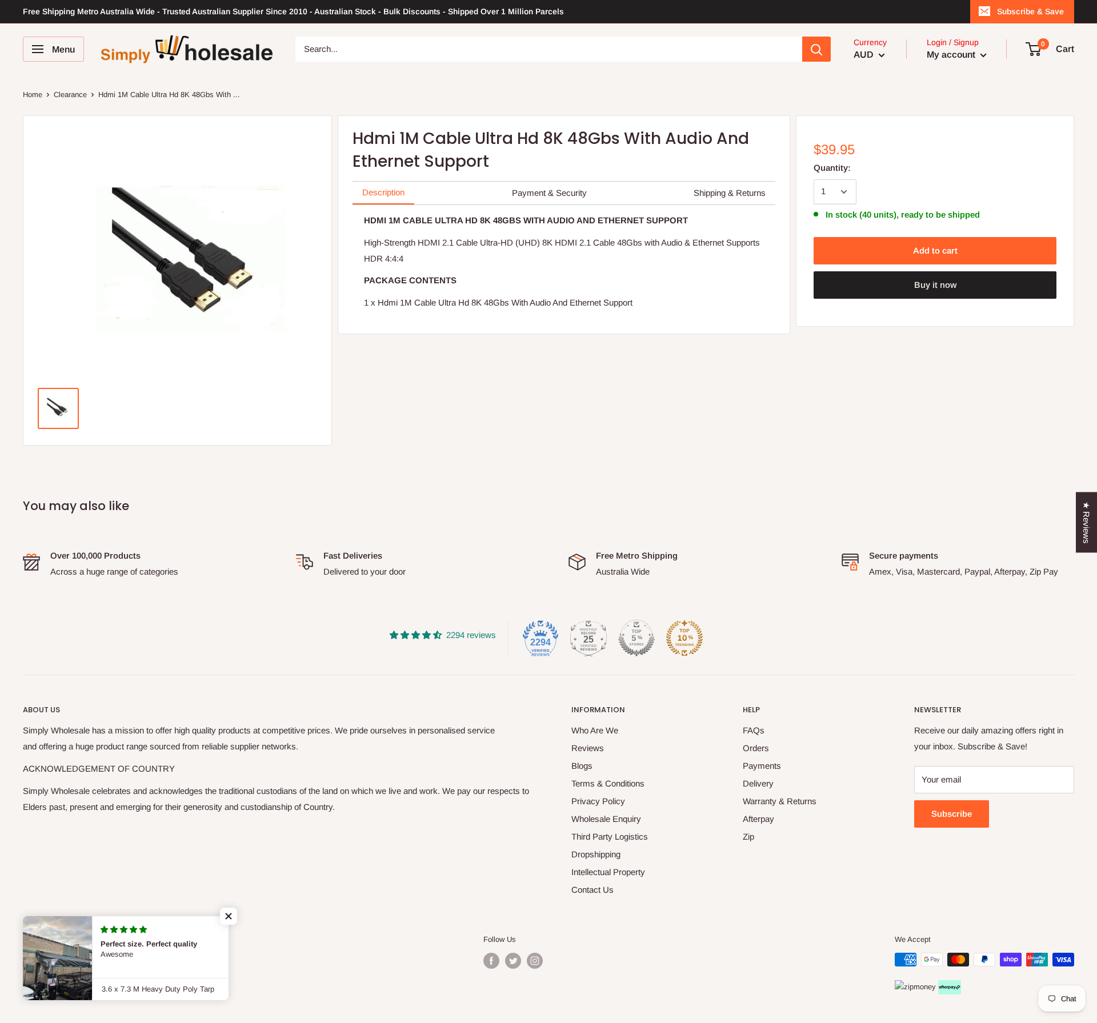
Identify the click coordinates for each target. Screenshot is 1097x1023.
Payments (762, 766)
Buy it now (935, 285)
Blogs (581, 766)
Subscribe (951, 814)
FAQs (753, 730)
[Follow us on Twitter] (513, 961)
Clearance (70, 94)
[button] (228, 916)
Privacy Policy (598, 801)
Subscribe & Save (1030, 11)
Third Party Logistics (609, 836)
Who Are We (594, 730)
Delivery (758, 783)
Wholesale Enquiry (606, 819)
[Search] (816, 49)
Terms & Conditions (607, 783)
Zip (748, 836)
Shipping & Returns (730, 193)
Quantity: (832, 167)
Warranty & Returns (779, 801)
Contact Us (592, 889)
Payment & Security (549, 193)
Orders (756, 748)
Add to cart (935, 250)
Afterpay (758, 819)
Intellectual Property (608, 872)
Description (383, 192)
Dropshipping (595, 854)
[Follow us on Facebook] (491, 961)
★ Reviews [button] (1086, 522)
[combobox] (548, 49)
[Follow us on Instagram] (535, 961)
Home (32, 94)
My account (952, 54)
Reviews (587, 748)
